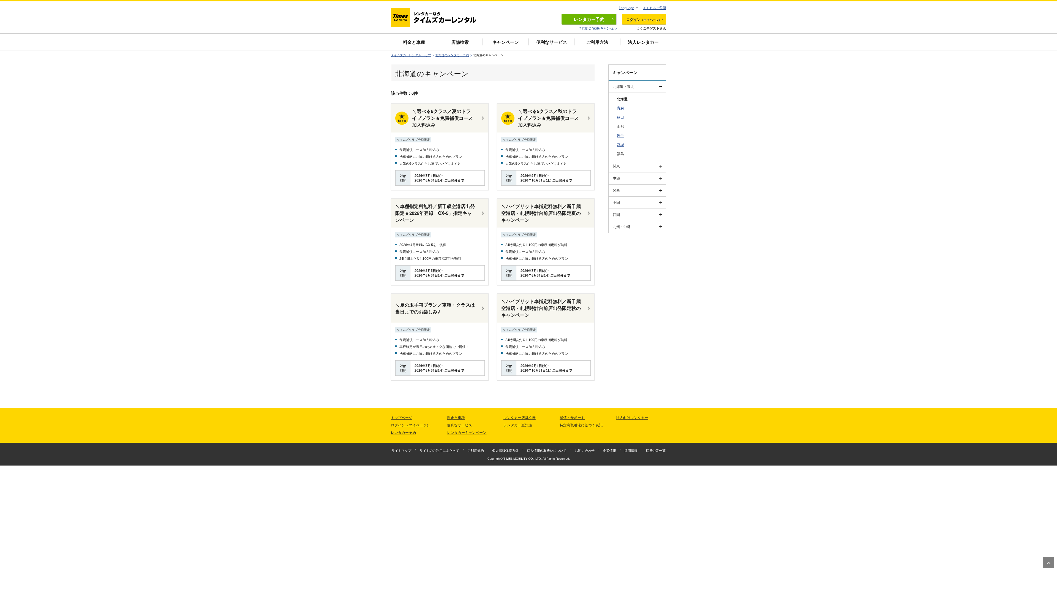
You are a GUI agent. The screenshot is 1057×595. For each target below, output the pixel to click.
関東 (616, 166)
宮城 (620, 144)
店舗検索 (460, 42)
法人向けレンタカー (632, 417)
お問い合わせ (585, 450)
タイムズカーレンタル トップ (411, 55)
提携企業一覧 (656, 450)
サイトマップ (401, 450)
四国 (616, 214)
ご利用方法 (597, 42)
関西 (616, 190)
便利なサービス (551, 42)
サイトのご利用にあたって (439, 450)
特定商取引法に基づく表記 (581, 425)
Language (626, 7)
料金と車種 (414, 42)
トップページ (401, 417)
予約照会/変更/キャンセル (598, 28)
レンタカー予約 (403, 432)
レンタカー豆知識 (517, 425)
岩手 (620, 135)
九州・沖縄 (622, 226)
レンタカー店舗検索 (519, 417)
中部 (616, 178)
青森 (620, 107)
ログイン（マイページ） (410, 425)
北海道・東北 (623, 86)
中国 (616, 202)
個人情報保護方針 (505, 450)
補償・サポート (572, 417)
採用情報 (631, 450)
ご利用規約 (475, 450)
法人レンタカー (643, 42)
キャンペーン (505, 42)
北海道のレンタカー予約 (452, 55)
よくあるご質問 (654, 7)
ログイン (644, 19)
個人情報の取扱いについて (546, 450)
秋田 (620, 117)
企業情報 (609, 450)
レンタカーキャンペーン (466, 432)
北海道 (622, 98)
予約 (589, 19)
